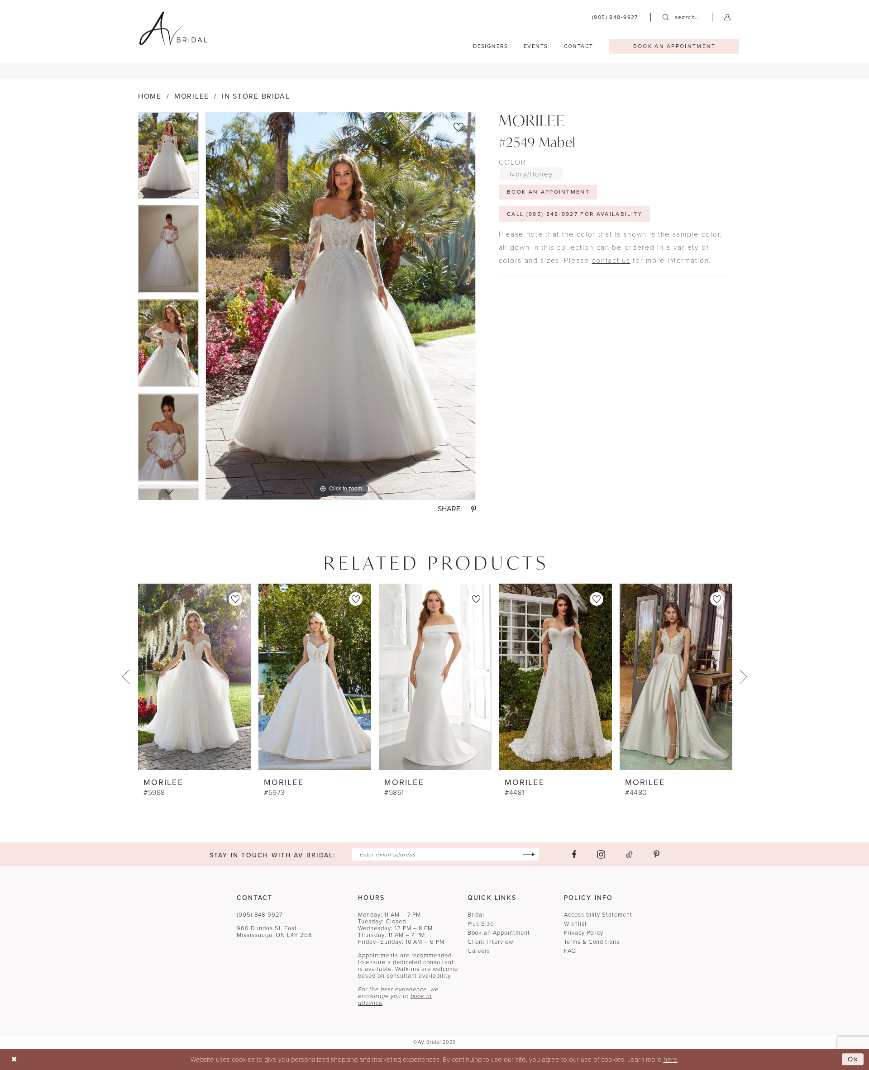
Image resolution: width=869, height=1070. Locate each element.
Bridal (476, 914)
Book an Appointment (499, 932)
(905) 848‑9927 (260, 914)
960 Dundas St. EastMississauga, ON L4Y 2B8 (274, 931)
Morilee (191, 96)
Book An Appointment (548, 192)
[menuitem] (615, 17)
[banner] (173, 28)
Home (150, 96)
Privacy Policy (583, 932)
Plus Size (481, 923)
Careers (479, 950)
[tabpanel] (168, 159)
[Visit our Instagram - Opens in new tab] (601, 854)
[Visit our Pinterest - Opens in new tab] (656, 855)
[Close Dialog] (14, 1059)
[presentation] (194, 677)
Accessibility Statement (598, 914)
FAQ (570, 950)
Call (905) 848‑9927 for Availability (575, 214)
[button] (727, 17)
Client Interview (490, 941)
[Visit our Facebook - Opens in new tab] (574, 855)
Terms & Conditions (592, 941)
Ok (853, 1059)
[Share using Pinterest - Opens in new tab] (473, 509)
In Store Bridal (256, 96)
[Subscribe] (529, 854)
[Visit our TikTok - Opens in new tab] (629, 855)
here (671, 1059)
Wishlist (575, 923)
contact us (611, 260)
